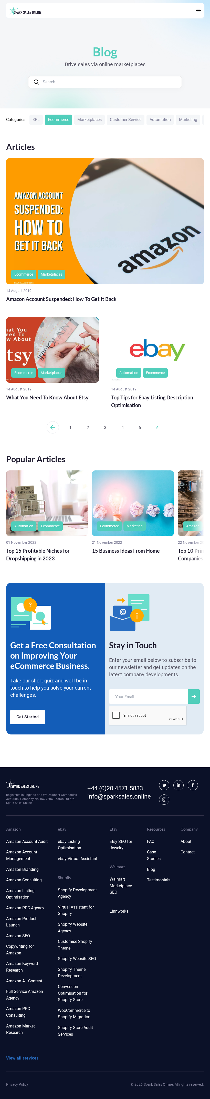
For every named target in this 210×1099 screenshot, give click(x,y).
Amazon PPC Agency (25, 907)
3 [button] (105, 427)
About (186, 841)
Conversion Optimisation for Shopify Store (72, 993)
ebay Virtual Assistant (77, 858)
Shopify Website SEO (77, 958)
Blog (151, 869)
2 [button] (88, 427)
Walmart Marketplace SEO (121, 886)
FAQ (150, 841)
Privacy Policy (17, 1084)
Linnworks (119, 911)
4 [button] (122, 427)
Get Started (27, 716)
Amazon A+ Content (24, 981)
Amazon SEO (18, 935)
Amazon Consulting (24, 880)
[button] (53, 427)
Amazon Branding (22, 869)
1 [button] (70, 427)
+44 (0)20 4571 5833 (115, 788)
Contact (188, 852)
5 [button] (140, 427)
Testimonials (158, 880)
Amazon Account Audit (27, 841)
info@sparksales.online (119, 796)
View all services (22, 1058)
